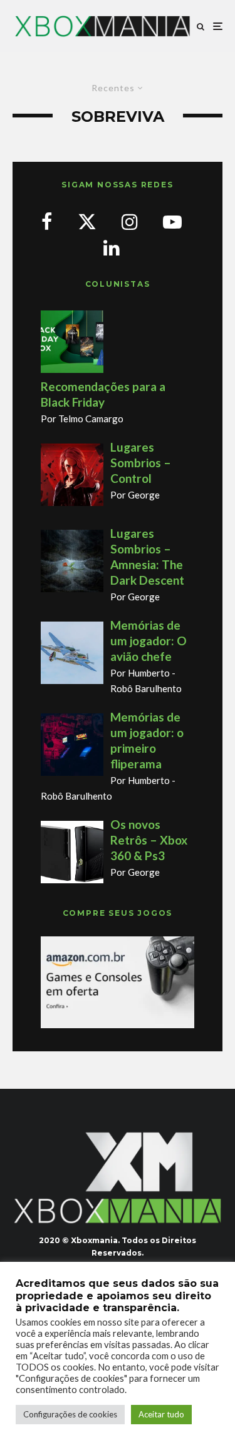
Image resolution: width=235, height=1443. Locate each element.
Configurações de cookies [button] (70, 1414)
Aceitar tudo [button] (161, 1414)
